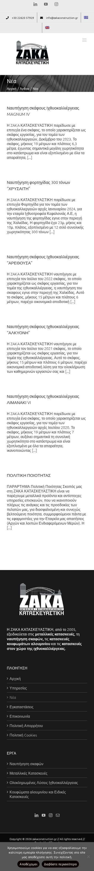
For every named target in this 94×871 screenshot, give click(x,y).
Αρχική (15, 678)
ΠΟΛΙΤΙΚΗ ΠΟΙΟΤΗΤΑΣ (29, 475)
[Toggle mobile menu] (84, 40)
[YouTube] (43, 815)
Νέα (13, 697)
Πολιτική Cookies (23, 735)
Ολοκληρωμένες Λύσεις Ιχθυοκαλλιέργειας (44, 782)
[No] (88, 856)
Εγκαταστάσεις (22, 706)
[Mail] (58, 815)
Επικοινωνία (20, 716)
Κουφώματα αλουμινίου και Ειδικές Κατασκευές (38, 794)
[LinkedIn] (36, 815)
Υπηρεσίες (18, 688)
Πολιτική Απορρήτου (26, 725)
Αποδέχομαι (28, 864)
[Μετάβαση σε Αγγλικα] (47, 28)
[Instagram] (50, 815)
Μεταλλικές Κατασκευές (28, 773)
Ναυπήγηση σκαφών (26, 763)
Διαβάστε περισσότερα (60, 864)
